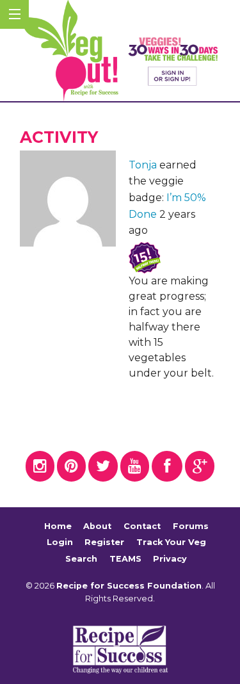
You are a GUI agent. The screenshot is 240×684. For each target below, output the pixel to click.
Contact (142, 526)
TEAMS (125, 559)
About (97, 526)
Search (81, 559)
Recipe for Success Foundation (129, 585)
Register (104, 542)
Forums (191, 526)
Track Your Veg (171, 542)
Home (58, 526)
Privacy (170, 559)
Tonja (143, 165)
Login (60, 542)
